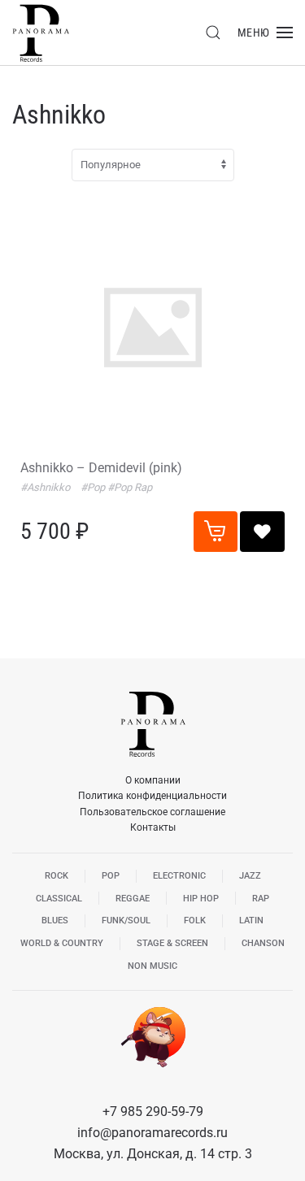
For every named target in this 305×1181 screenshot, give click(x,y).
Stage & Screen (172, 943)
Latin (251, 920)
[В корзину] (215, 531)
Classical (59, 898)
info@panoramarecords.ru (152, 1132)
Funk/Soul (126, 920)
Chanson (263, 943)
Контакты (153, 827)
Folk (195, 920)
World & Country (61, 943)
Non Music (152, 966)
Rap (260, 898)
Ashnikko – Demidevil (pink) (101, 467)
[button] (213, 32)
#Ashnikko (46, 487)
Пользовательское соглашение (152, 812)
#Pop (94, 487)
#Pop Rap (129, 487)
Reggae (132, 898)
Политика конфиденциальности (152, 795)
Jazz (250, 876)
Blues (54, 920)
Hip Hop (201, 898)
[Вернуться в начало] (40, 32)
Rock (56, 876)
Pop (111, 876)
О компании (153, 780)
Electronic (179, 876)
